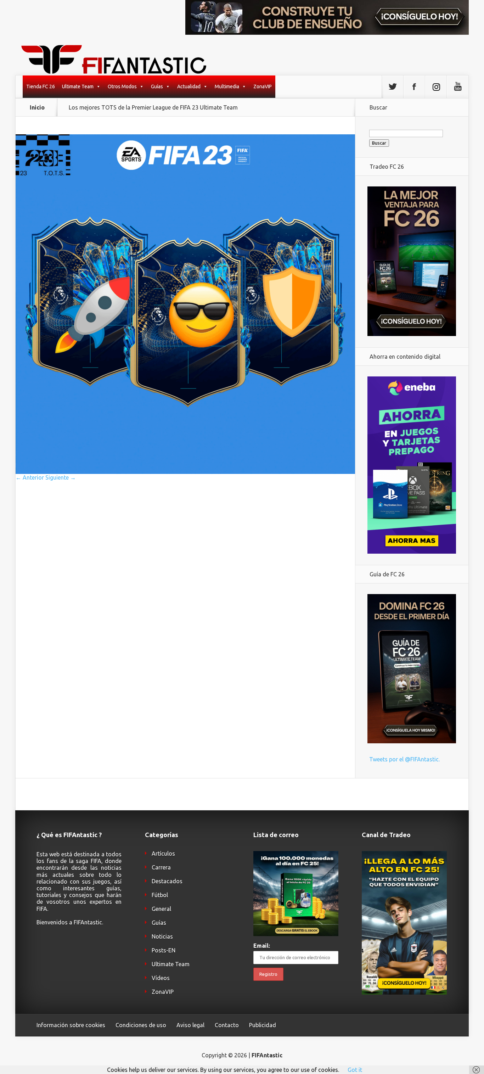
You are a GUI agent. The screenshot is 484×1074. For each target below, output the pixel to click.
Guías (157, 86)
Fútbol (160, 895)
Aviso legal (190, 1025)
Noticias (162, 936)
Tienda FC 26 (40, 86)
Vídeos (161, 978)
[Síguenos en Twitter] (392, 86)
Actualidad (189, 86)
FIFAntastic (267, 1055)
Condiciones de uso (141, 1025)
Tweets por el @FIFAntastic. (404, 759)
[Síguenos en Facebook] (414, 86)
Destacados (167, 881)
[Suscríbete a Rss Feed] (435, 86)
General (161, 909)
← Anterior (30, 477)
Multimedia (227, 86)
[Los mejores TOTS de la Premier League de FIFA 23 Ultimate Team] (185, 472)
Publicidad (262, 1025)
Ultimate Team (78, 86)
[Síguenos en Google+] (457, 86)
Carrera (161, 867)
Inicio (37, 107)
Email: (261, 945)
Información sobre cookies (70, 1025)
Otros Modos (122, 86)
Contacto (227, 1025)
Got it (355, 1070)
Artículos (163, 853)
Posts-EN (163, 950)
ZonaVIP (262, 86)
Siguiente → (60, 477)
